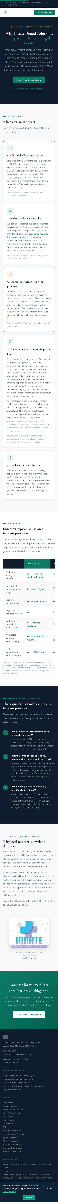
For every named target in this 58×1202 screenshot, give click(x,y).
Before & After (9, 1120)
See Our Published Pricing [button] (29, 89)
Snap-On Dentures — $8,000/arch (18, 1079)
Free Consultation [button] (44, 12)
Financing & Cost (10, 1124)
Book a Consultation (12, 1151)
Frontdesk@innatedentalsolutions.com (20, 1054)
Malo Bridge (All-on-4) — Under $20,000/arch (23, 1086)
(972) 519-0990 (29, 958)
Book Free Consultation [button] (29, 80)
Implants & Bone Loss (12, 1148)
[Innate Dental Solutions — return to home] (5, 12)
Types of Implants (11, 1137)
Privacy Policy (9, 1191)
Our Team (7, 1116)
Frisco (5, 1171)
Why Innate (8, 1103)
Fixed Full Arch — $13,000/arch (17, 1083)
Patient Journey (10, 1106)
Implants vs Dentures (12, 1130)
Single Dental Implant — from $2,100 (19, 1076)
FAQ (4, 1127)
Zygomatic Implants (11, 1090)
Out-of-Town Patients (12, 1113)
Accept (29, 1197)
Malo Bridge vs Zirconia (13, 1134)
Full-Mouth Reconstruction (14, 1144)
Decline (49, 1188)
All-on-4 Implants (10, 1141)
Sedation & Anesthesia (13, 1110)
